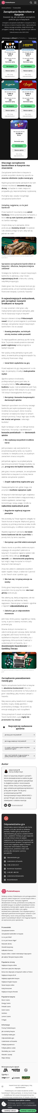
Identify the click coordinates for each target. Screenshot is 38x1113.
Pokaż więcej (32, 38)
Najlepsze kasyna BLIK (9, 975)
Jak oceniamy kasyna (8, 1031)
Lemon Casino (6, 1016)
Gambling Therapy (10, 648)
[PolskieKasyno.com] (10, 2)
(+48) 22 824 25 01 (13, 865)
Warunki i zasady (7, 1054)
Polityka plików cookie (8, 1048)
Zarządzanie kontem (8, 930)
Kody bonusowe (7, 988)
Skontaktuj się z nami (8, 1051)
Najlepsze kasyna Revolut (10, 992)
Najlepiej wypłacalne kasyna (10, 978)
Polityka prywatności (8, 1044)
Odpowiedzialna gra (13, 857)
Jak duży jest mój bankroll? (13, 735)
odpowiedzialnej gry (19, 606)
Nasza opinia (10, 71)
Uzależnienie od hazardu (14, 861)
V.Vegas (4, 1020)
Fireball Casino (6, 1006)
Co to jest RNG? (7, 937)
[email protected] (17, 805)
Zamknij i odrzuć (10, 1111)
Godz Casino (6, 1010)
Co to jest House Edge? (9, 940)
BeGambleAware (12, 880)
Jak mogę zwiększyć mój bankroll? (15, 741)
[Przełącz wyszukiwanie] (31, 2)
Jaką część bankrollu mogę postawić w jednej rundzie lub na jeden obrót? (17, 755)
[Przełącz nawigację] (35, 2)
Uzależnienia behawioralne (15, 876)
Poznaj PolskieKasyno (8, 1028)
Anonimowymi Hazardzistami (14, 646)
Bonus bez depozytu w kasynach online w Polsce (17, 972)
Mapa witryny (6, 1058)
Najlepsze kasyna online (9, 965)
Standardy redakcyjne (8, 1035)
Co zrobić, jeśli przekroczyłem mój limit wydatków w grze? (17, 748)
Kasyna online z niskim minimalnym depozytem (16, 954)
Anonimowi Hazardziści (14, 869)
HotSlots (4, 1013)
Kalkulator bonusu (7, 950)
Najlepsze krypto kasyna (9, 982)
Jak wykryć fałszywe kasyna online (12, 957)
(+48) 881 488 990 (13, 872)
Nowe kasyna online (8, 985)
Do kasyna (10, 66)
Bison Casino (6, 1000)
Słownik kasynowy (7, 947)
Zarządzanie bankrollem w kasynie (12, 934)
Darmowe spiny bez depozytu (11, 968)
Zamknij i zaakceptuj (28, 1111)
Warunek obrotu (7, 944)
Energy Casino (6, 1003)
